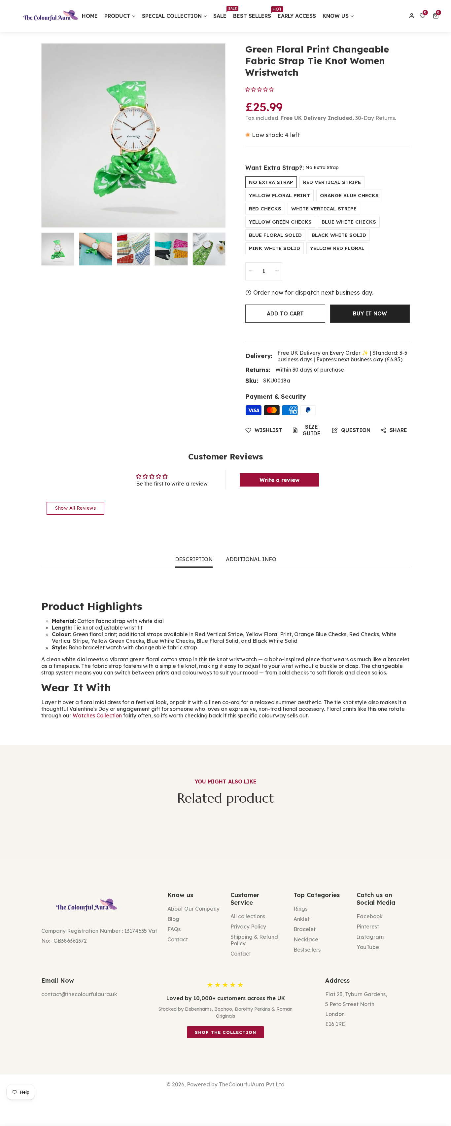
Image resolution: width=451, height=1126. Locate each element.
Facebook (370, 916)
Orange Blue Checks (349, 195)
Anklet (302, 919)
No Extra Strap (271, 182)
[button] (437, 16)
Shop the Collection (225, 1032)
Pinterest (368, 926)
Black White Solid (339, 235)
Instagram (370, 936)
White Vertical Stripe (324, 208)
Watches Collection (97, 715)
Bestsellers (307, 949)
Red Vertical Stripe (332, 182)
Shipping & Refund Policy (254, 940)
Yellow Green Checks (280, 222)
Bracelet (305, 929)
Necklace (306, 939)
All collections (247, 916)
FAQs (174, 929)
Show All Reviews (75, 508)
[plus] (277, 271)
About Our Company (193, 908)
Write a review (279, 480)
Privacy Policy (248, 926)
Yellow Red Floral (337, 248)
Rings (300, 908)
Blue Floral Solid (275, 235)
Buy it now (370, 313)
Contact (177, 939)
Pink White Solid (274, 248)
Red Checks (265, 208)
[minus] (251, 271)
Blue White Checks (349, 222)
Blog (173, 919)
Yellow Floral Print (279, 195)
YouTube (368, 947)
